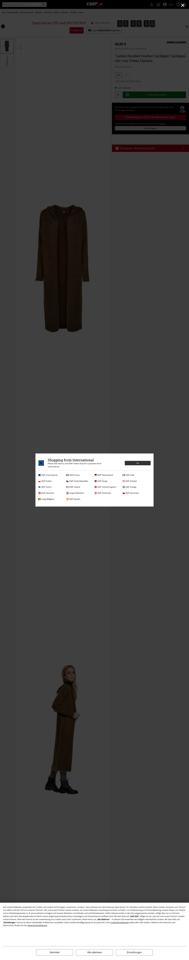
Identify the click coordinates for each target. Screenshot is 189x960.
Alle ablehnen (94, 952)
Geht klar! (55, 952)
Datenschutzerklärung (37, 925)
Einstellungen (134, 952)
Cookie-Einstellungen (119, 922)
